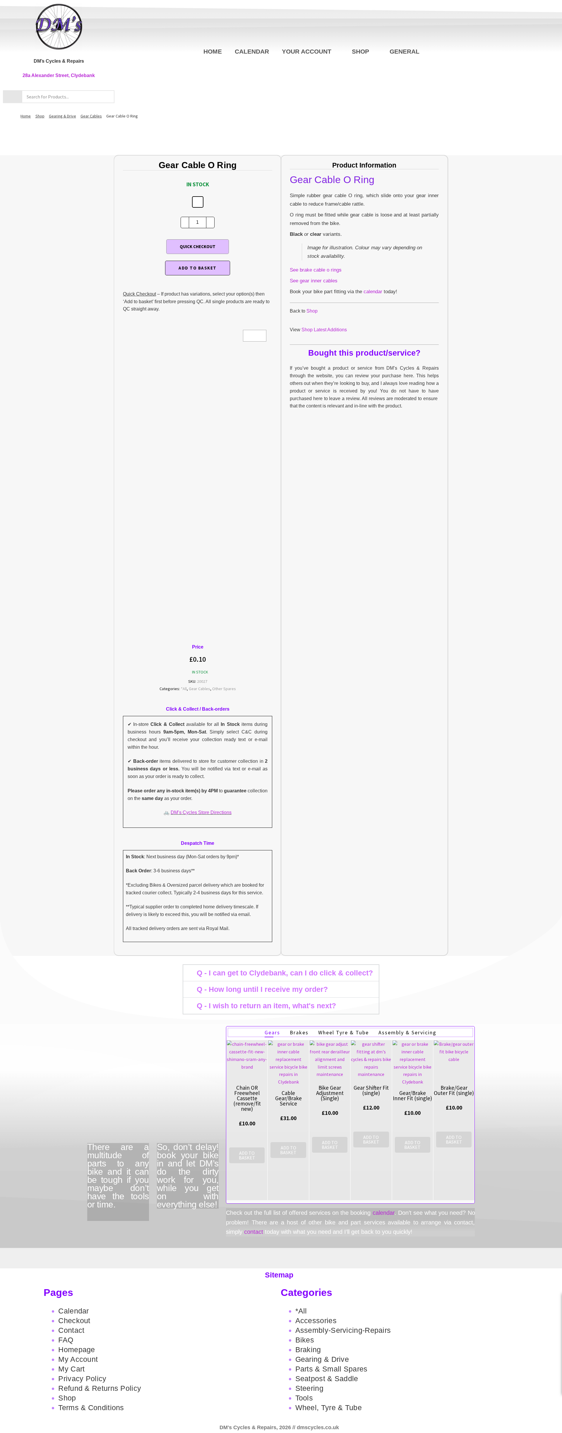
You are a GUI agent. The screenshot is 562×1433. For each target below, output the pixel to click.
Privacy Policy (82, 1378)
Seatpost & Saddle (326, 1378)
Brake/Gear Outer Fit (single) (454, 1090)
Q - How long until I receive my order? (262, 989)
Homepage (76, 1349)
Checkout (74, 1320)
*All (184, 688)
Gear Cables (91, 116)
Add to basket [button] (247, 1155)
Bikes (304, 1340)
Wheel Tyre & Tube (343, 1032)
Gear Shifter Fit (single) (371, 1090)
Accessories (316, 1320)
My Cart (71, 1369)
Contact (71, 1330)
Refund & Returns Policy (99, 1388)
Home (212, 51)
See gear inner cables (313, 281)
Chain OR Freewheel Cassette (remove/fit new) (247, 1098)
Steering (309, 1388)
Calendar (252, 51)
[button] (281, 973)
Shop (360, 51)
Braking (308, 1349)
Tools (304, 1398)
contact (253, 1232)
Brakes (299, 1032)
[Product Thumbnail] (254, 336)
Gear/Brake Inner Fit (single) (412, 1095)
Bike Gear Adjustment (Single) (330, 1093)
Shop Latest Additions (324, 329)
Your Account (306, 51)
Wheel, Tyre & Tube (328, 1407)
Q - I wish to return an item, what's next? (266, 1006)
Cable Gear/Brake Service (288, 1098)
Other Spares (224, 688)
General (404, 51)
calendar (373, 291)
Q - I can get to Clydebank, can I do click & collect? (285, 973)
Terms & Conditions (91, 1407)
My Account (78, 1359)
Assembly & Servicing (407, 1032)
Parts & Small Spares (331, 1369)
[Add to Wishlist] (197, 202)
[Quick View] (247, 1169)
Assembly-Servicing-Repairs (343, 1330)
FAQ (65, 1340)
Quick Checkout (197, 246)
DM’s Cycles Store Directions (201, 812)
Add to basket (198, 268)
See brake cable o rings (316, 270)
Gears (272, 1032)
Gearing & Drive (62, 116)
